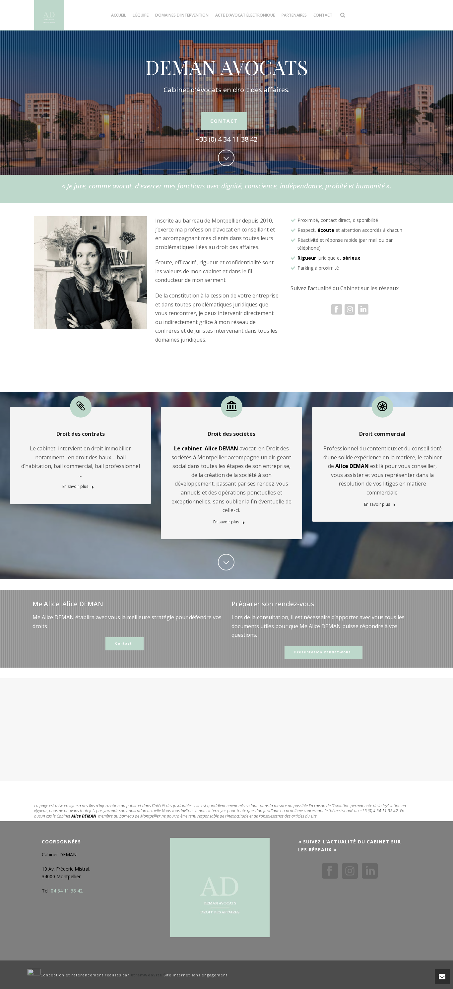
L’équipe (141, 15)
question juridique (263, 811)
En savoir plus (75, 486)
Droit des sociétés (231, 433)
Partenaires (294, 15)
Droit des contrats (80, 433)
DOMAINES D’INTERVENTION (182, 15)
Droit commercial (382, 433)
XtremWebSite (146, 975)
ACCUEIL (118, 15)
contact (322, 15)
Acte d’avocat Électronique (245, 15)
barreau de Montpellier (140, 816)
